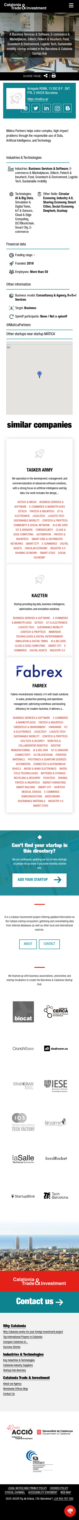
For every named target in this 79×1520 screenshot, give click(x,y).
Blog (67, 108)
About (28, 944)
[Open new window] (70, 1511)
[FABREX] (39, 735)
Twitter (36, 108)
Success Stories (11, 1347)
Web (25, 108)
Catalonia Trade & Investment (26, 1378)
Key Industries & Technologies (19, 1360)
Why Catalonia (14, 1326)
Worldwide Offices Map (15, 1389)
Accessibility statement (42, 1492)
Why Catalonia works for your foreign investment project (33, 1332)
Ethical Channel (15, 1492)
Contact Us (9, 1394)
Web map (65, 1492)
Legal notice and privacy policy (27, 1488)
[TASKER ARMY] (39, 501)
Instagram (57, 108)
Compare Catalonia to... (15, 1342)
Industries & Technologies (23, 1355)
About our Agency (12, 1384)
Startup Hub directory (14, 1370)
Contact (49, 944)
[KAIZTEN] (39, 610)
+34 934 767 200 (63, 1499)
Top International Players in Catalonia (22, 1337)
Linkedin (46, 108)
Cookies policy (59, 1488)
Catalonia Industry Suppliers (18, 1365)
